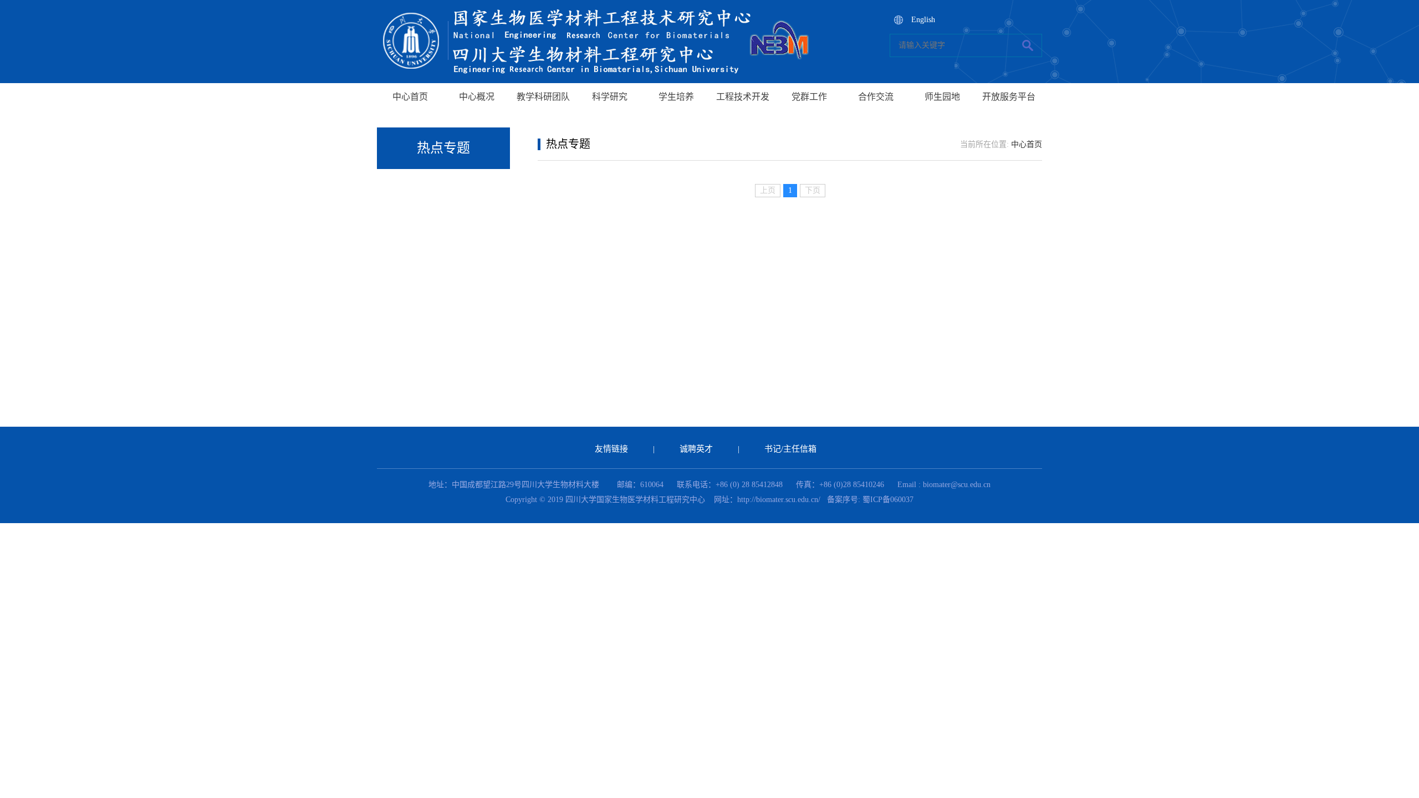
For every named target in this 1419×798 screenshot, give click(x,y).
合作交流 (876, 96)
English (923, 20)
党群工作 (809, 96)
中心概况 (476, 96)
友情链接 (611, 448)
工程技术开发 (742, 96)
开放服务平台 (1008, 96)
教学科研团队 (543, 96)
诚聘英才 (696, 448)
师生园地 (942, 96)
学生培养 (676, 96)
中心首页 (410, 96)
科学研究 (609, 96)
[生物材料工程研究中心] (598, 6)
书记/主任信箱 (790, 448)
